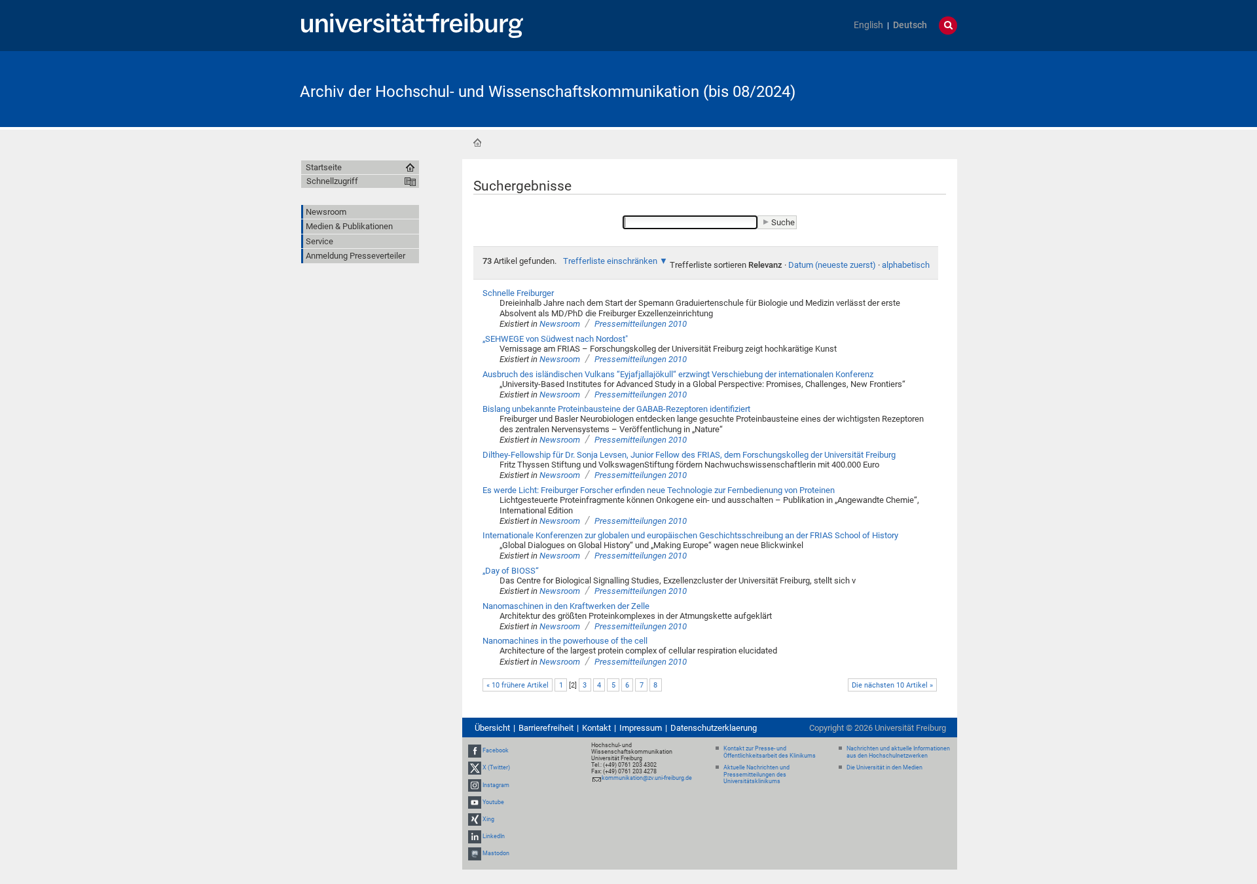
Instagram (496, 785)
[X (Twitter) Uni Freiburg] (474, 767)
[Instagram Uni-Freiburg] (474, 785)
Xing (488, 819)
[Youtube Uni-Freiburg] (474, 802)
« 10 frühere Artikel (517, 685)
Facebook (496, 750)
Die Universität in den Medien (884, 767)
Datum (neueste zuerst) (832, 265)
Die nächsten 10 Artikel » (892, 685)
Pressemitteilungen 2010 (640, 324)
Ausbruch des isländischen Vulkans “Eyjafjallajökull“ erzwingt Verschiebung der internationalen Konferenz (678, 374)
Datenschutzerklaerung (713, 728)
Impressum (640, 728)
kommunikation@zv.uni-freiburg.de (647, 778)
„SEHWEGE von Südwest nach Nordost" (555, 339)
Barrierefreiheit (546, 728)
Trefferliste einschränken (610, 261)
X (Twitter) (496, 767)
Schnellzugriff (332, 181)
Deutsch (910, 25)
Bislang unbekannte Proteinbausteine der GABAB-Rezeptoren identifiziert (616, 409)
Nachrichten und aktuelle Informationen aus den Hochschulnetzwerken (898, 752)
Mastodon (496, 854)
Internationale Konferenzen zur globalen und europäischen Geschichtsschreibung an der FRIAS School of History (690, 535)
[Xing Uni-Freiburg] (474, 819)
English (868, 25)
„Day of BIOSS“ (511, 571)
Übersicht (492, 728)
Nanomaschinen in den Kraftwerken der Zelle (566, 606)
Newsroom (559, 324)
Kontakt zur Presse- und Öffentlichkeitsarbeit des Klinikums (769, 752)
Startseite (477, 142)
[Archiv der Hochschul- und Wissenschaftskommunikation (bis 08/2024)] (893, 88)
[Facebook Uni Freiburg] (474, 750)
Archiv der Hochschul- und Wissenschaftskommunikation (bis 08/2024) (547, 92)
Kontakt (596, 728)
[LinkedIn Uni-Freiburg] (474, 836)
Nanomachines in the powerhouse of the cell (565, 641)
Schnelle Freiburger (518, 293)
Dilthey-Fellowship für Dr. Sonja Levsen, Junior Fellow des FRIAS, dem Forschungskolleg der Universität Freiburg (689, 455)
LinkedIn (494, 836)
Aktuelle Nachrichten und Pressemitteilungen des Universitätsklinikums (756, 774)
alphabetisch (906, 265)
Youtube (493, 802)
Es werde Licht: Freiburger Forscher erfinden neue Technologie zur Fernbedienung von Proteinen (659, 490)
